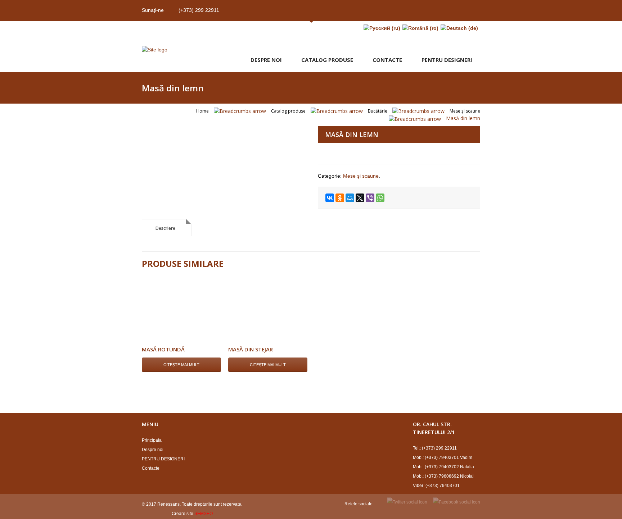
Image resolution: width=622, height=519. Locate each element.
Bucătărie (377, 111)
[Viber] (370, 198)
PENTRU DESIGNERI (447, 59)
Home (202, 111)
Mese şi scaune (465, 111)
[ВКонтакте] (329, 198)
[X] (360, 198)
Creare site (182, 513)
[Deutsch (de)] (459, 28)
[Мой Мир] (350, 198)
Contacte (387, 59)
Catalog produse (327, 59)
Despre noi (266, 59)
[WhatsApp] (380, 198)
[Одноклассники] (339, 198)
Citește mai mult (181, 365)
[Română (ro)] (420, 28)
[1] (223, 127)
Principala (152, 440)
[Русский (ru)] (382, 28)
